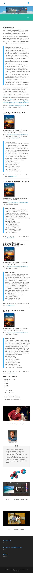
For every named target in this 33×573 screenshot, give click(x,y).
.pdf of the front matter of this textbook (18, 134)
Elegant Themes (16, 569)
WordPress (16, 571)
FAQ (4, 549)
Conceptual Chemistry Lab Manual (17, 105)
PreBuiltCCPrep (11, 373)
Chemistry (6, 383)
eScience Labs (6, 96)
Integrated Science (9, 392)
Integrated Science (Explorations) (12, 399)
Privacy (5, 556)
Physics (6, 381)
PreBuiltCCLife (10, 238)
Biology (6, 385)
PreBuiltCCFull (12, 176)
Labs (11, 99)
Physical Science (8, 390)
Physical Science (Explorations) (12, 397)
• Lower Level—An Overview (10, 395)
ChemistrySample (16, 138)
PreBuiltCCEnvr (11, 305)
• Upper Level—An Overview (10, 379)
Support (5, 542)
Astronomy (7, 388)
